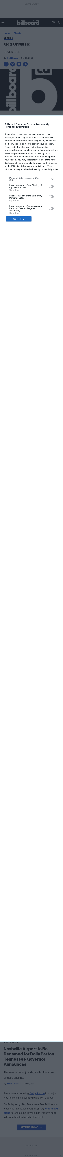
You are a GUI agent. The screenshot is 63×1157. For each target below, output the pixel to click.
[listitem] (31, 179)
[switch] (51, 186)
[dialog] (31, 578)
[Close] (57, 121)
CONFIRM (19, 219)
